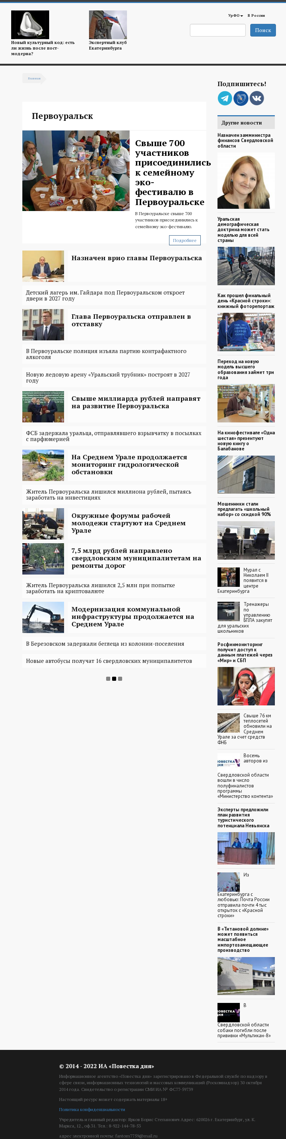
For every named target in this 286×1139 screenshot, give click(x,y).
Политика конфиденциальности (92, 1109)
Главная (34, 78)
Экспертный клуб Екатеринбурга (108, 45)
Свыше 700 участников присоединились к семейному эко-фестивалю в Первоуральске (173, 172)
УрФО (233, 15)
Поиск (263, 30)
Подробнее (185, 240)
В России (256, 15)
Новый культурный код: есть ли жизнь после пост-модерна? (43, 48)
